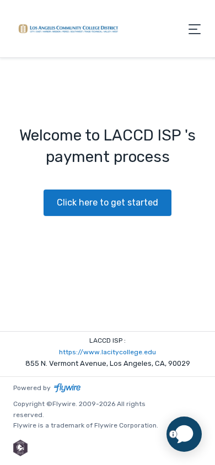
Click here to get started (107, 202)
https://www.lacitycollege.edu (107, 352)
